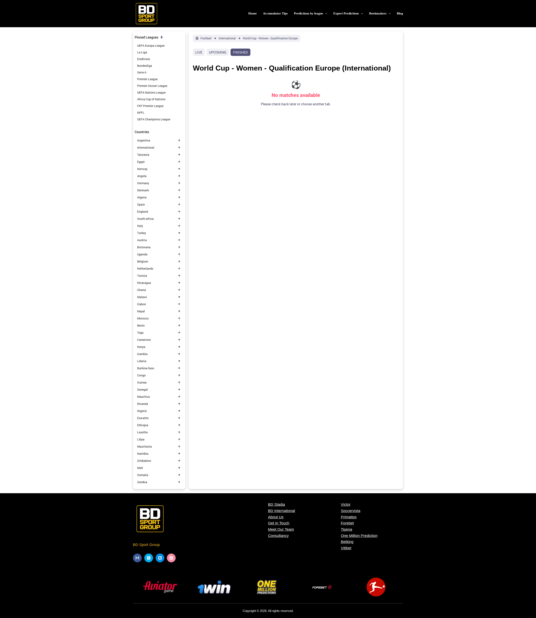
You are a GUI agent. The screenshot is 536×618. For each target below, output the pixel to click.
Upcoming (217, 52)
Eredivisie (143, 59)
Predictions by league (308, 13)
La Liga (142, 52)
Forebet (347, 523)
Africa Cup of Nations (151, 99)
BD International (281, 511)
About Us (275, 517)
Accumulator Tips (275, 13)
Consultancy (278, 536)
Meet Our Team (281, 529)
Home (252, 13)
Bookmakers (378, 13)
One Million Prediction (359, 536)
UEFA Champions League (153, 119)
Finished (240, 52)
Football (205, 38)
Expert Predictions (346, 13)
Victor (345, 504)
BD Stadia (276, 504)
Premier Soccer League (152, 86)
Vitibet (346, 548)
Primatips (349, 517)
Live (198, 52)
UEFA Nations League (151, 92)
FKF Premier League (150, 106)
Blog (400, 13)
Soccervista (350, 511)
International (227, 38)
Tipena (346, 529)
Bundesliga (144, 66)
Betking (347, 542)
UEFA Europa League (151, 46)
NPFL (140, 113)
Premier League (147, 79)
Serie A (141, 72)
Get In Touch (278, 523)
